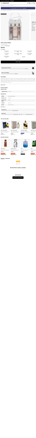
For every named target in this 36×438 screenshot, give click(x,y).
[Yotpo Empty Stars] (3, 45)
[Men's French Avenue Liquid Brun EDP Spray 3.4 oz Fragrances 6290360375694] (9, 139)
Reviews (3, 158)
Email (19, 114)
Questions (7, 158)
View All (23, 56)
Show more (3, 84)
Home (1, 10)
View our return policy (15, 110)
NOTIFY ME (18, 61)
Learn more (26, 68)
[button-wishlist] (33, 3)
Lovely (14, 10)
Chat (21, 114)
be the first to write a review (18, 177)
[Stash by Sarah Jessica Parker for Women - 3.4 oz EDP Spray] (9, 121)
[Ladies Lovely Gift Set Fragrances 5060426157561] (33, 14)
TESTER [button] (23, 133)
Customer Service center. (29, 114)
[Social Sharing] (31, 14)
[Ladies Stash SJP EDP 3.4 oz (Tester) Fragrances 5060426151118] (29, 121)
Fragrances (4, 10)
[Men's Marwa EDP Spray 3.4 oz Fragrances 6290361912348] (19, 139)
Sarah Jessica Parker (9, 10)
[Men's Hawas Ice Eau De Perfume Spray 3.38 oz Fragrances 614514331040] (29, 139)
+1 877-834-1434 (15, 114)
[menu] (1, 3)
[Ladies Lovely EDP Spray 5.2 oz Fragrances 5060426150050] (19, 121)
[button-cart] (34, 3)
